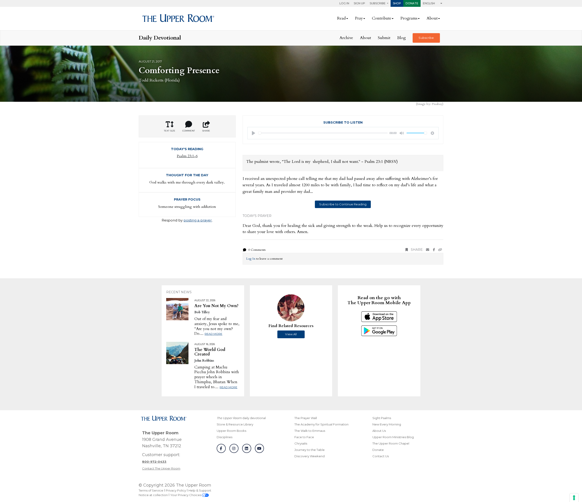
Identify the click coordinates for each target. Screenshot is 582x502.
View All (291, 334)
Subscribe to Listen (343, 122)
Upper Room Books (231, 430)
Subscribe (426, 38)
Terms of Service (151, 490)
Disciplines (224, 437)
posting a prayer (197, 220)
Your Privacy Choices (186, 495)
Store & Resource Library (235, 424)
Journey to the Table (309, 450)
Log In (344, 3)
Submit (384, 38)
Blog (401, 38)
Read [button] (341, 18)
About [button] (432, 18)
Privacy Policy (176, 490)
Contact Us (380, 456)
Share (206, 130)
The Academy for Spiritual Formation (321, 424)
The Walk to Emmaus (309, 430)
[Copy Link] (440, 250)
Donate (412, 3)
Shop (397, 3)
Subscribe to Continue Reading (342, 204)
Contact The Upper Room (161, 468)
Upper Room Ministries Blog (393, 437)
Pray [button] (359, 18)
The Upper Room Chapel (390, 443)
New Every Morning (386, 424)
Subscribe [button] (378, 3)
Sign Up (359, 3)
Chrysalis (300, 443)
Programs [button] (408, 18)
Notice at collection (153, 495)
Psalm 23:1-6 (187, 156)
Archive (346, 38)
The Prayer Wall (305, 418)
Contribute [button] (381, 18)
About (365, 38)
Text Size (169, 130)
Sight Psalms (381, 418)
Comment (188, 130)
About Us (379, 430)
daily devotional (241, 418)
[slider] (323, 133)
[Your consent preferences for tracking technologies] (574, 497)
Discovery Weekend (309, 456)
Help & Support (199, 490)
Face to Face (304, 437)
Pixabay (437, 104)
